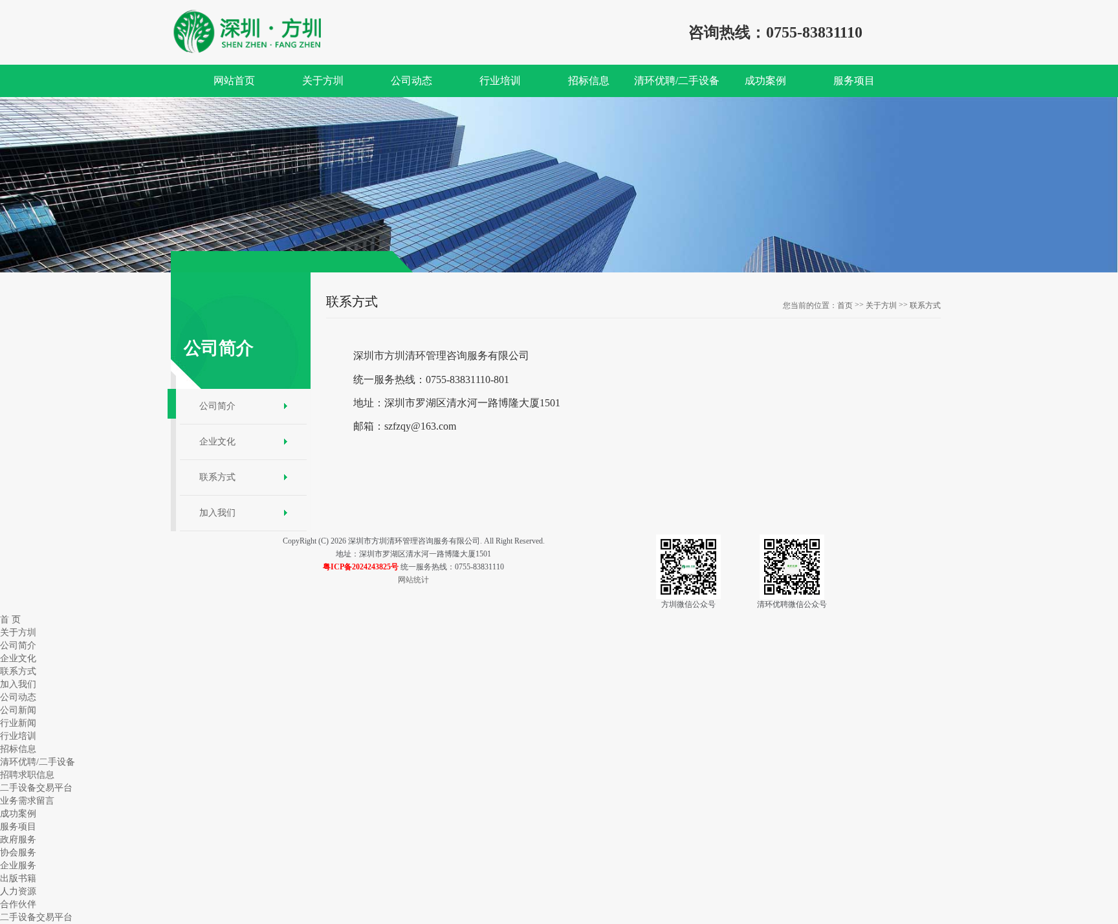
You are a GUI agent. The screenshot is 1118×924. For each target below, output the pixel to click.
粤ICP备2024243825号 (361, 566)
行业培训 (18, 736)
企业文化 (217, 441)
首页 (845, 305)
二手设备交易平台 (36, 788)
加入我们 (217, 513)
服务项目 (18, 826)
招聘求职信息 (27, 775)
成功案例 (18, 814)
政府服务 (18, 839)
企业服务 (18, 865)
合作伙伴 (18, 904)
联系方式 (217, 477)
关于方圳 (881, 305)
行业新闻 (18, 723)
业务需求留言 (27, 801)
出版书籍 (18, 878)
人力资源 (18, 891)
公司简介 (217, 406)
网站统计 (413, 579)
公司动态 (18, 697)
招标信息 (18, 749)
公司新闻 (18, 710)
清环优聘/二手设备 (37, 762)
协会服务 (18, 852)
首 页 (10, 619)
